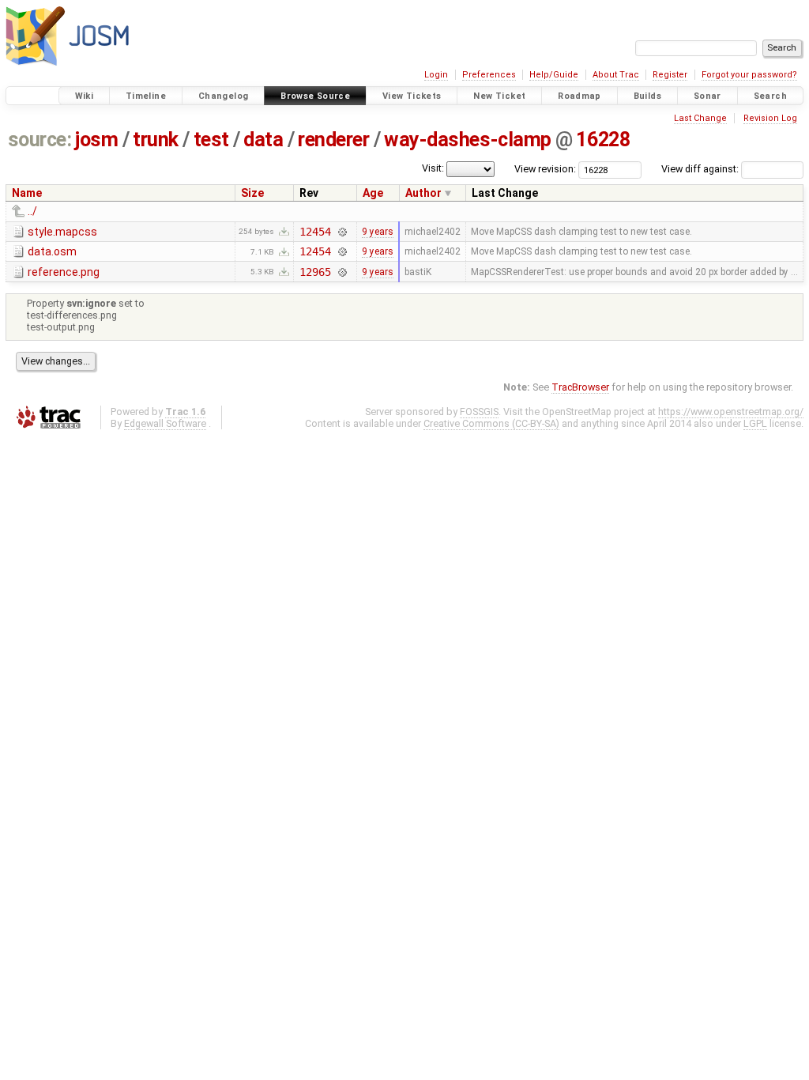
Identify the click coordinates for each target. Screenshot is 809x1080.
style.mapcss (62, 231)
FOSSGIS (479, 411)
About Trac (616, 75)
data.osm (52, 251)
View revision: (545, 169)
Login (436, 75)
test (211, 139)
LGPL (755, 423)
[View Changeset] (342, 231)
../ (32, 211)
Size (252, 193)
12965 (314, 272)
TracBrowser (580, 387)
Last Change (700, 118)
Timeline (146, 96)
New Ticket (499, 96)
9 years (377, 231)
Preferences (489, 75)
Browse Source (315, 96)
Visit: (433, 168)
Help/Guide (553, 75)
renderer (333, 139)
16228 (603, 139)
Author (423, 193)
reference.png (64, 272)
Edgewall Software (165, 423)
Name (27, 193)
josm (96, 139)
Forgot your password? (749, 75)
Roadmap (579, 96)
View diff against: (701, 169)
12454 (314, 231)
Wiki (84, 96)
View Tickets (412, 96)
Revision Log (770, 118)
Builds (647, 96)
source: (40, 139)
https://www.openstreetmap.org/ (730, 411)
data (263, 139)
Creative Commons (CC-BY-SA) (491, 423)
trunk (156, 139)
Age (373, 193)
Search (770, 96)
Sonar (707, 96)
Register (670, 75)
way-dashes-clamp (467, 139)
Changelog (223, 96)
